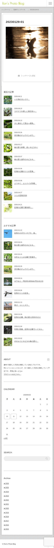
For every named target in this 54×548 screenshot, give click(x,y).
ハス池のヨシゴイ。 (22, 99)
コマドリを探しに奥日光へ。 (25, 111)
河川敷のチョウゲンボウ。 (24, 135)
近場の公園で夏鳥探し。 (23, 207)
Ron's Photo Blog (13, 3)
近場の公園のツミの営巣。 (24, 171)
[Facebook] (48, 359)
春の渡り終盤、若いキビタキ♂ (26, 147)
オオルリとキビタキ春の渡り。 (26, 341)
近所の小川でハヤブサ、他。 (25, 233)
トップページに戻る (28, 76)
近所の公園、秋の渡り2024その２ (27, 317)
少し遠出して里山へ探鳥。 (24, 123)
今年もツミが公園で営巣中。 (25, 257)
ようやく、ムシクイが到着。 (25, 183)
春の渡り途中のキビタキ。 (24, 159)
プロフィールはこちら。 (12, 374)
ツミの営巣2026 (20, 195)
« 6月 (5, 438)
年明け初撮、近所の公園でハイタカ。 (29, 329)
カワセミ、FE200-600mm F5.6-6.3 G (28, 281)
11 (14, 416)
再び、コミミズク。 (22, 305)
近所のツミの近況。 (22, 293)
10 (7, 416)
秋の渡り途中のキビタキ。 (24, 245)
